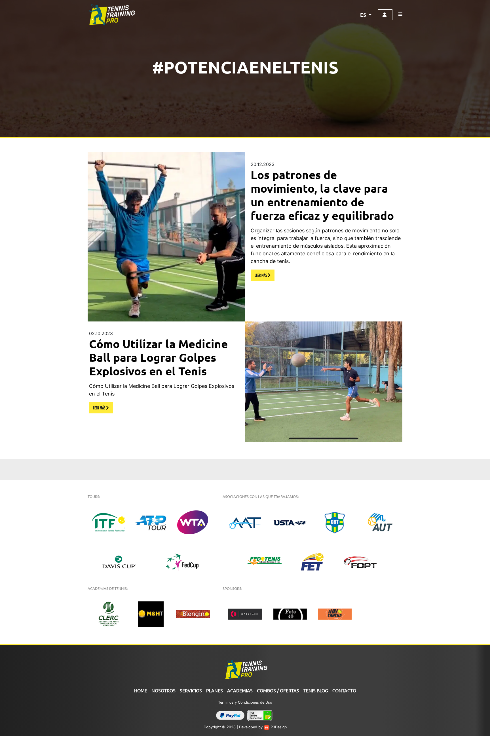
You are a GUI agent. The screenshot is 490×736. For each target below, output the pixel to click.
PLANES (214, 690)
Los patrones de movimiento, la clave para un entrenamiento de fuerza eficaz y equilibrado (322, 195)
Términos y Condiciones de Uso (245, 702)
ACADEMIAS (240, 690)
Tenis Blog (315, 690)
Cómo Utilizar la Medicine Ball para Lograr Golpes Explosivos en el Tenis (158, 357)
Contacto (344, 690)
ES (363, 14)
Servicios (191, 690)
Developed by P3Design (263, 727)
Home (140, 690)
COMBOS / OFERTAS (278, 690)
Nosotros (163, 690)
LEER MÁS (261, 275)
